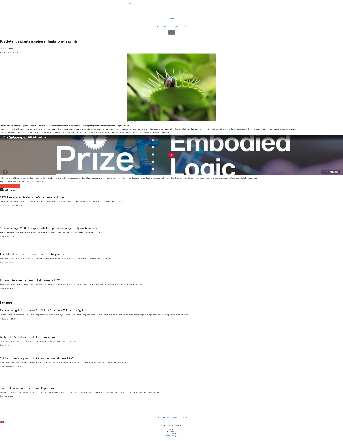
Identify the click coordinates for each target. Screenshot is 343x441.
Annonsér (166, 26)
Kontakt (175, 26)
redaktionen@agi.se (171, 436)
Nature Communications (37, 181)
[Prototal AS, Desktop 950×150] (171, 3)
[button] (2, 186)
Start (157, 26)
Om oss (184, 26)
